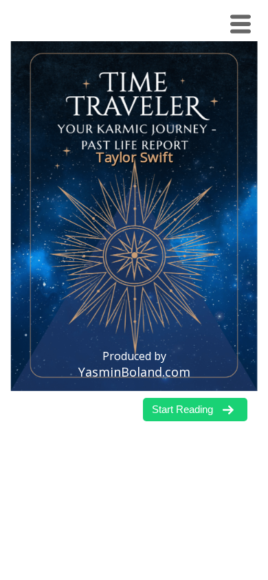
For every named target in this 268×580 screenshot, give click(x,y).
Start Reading (182, 409)
